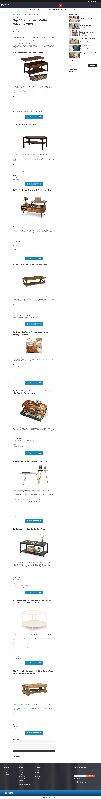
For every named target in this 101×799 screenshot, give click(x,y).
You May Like (37, 776)
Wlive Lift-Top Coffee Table (22, 228)
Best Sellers (64, 9)
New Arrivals (37, 774)
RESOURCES (38, 767)
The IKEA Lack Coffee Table (19, 154)
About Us (70, 9)
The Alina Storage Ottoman (19, 357)
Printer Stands (33, 9)
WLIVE (5, 772)
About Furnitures (19, 14)
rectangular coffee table (25, 704)
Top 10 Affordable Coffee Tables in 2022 (31, 14)
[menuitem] (25, 10)
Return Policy (22, 780)
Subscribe (92, 65)
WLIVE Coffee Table (17, 425)
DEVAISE (6, 770)
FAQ (20, 770)
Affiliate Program (38, 778)
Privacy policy (22, 776)
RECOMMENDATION (54, 9)
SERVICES (21, 767)
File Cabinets (26, 9)
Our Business (7, 774)
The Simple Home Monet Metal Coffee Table (22, 634)
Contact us (21, 772)
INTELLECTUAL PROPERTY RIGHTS (25, 785)
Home (14, 14)
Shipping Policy (22, 782)
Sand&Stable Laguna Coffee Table (45, 298)
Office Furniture (42, 9)
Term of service (22, 778)
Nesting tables (16, 490)
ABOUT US (6, 767)
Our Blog (76, 9)
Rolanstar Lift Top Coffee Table (39, 85)
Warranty (21, 774)
